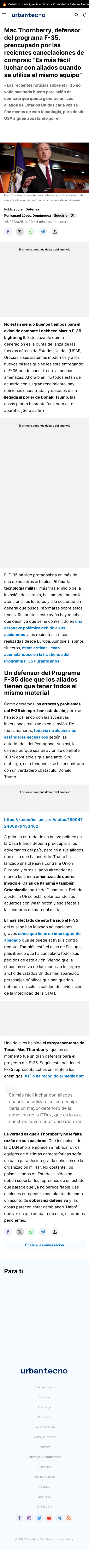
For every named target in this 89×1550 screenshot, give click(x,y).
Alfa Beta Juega (44, 1476)
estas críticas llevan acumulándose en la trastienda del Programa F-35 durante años (36, 655)
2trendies (44, 1496)
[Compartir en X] (20, 231)
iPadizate (44, 1486)
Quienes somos (45, 1387)
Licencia (44, 1397)
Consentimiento (44, 1427)
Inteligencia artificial (36, 4)
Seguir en (62, 215)
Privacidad (59, 4)
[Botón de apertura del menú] (4, 15)
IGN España (44, 1506)
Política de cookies (44, 1437)
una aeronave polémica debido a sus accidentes (43, 628)
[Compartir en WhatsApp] (31, 231)
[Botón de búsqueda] (76, 15)
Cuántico (14, 4)
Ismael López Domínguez (30, 215)
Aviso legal (44, 1407)
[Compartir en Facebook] (8, 231)
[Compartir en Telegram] (43, 231)
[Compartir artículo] (55, 231)
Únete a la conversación (44, 1245)
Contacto (45, 1446)
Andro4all (44, 1466)
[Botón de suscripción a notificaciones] (85, 15)
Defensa (32, 209)
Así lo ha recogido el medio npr (53, 1076)
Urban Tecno (28, 15)
